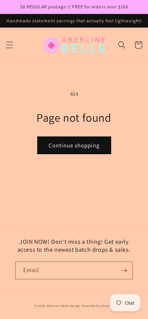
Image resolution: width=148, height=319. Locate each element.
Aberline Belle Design (63, 306)
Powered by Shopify (98, 306)
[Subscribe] (124, 270)
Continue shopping (74, 145)
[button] (9, 45)
